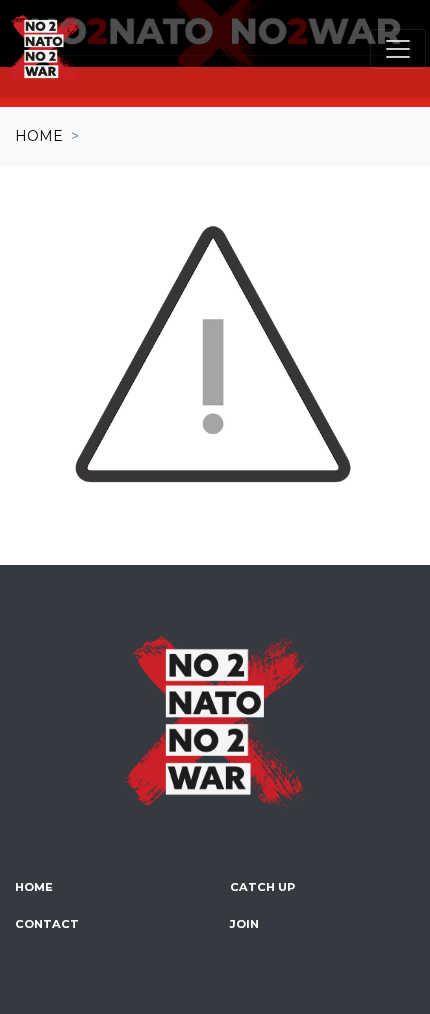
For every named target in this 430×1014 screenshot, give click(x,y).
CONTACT (47, 924)
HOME (34, 887)
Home (39, 136)
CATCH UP (262, 887)
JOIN (244, 924)
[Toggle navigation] (398, 49)
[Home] (44, 49)
